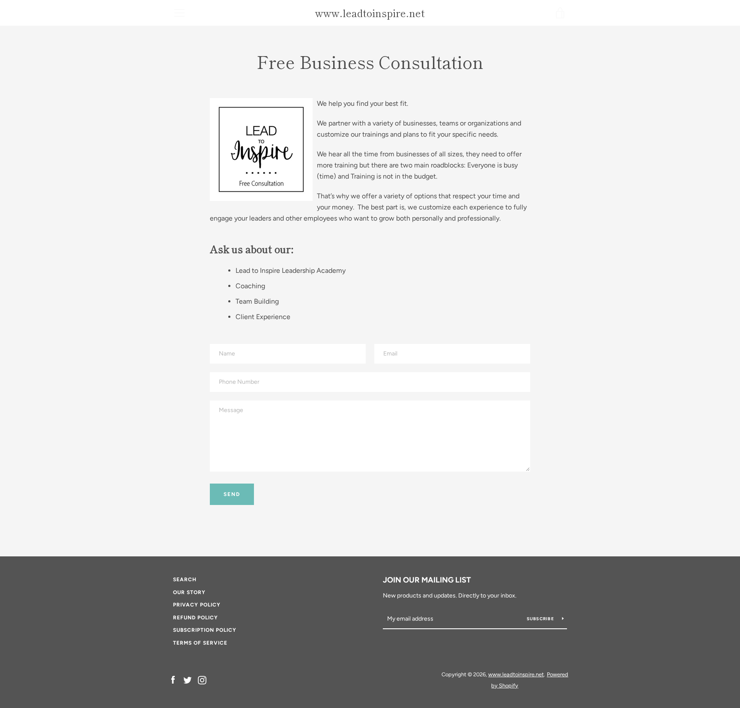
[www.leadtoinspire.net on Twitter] (187, 679)
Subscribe (541, 618)
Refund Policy (195, 618)
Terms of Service (200, 643)
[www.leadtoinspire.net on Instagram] (202, 679)
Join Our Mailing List (427, 580)
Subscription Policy (204, 630)
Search (185, 580)
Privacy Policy (197, 605)
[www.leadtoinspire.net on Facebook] (173, 679)
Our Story (189, 592)
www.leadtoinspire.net (370, 13)
